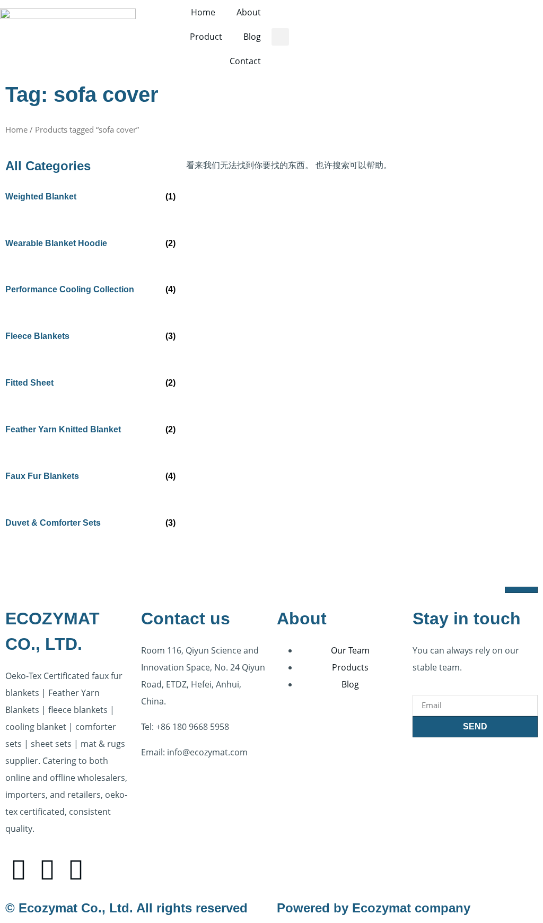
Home (203, 12)
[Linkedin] (76, 869)
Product (206, 36)
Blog (252, 36)
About (249, 12)
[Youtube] (47, 869)
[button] (280, 37)
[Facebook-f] (18, 869)
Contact (245, 61)
